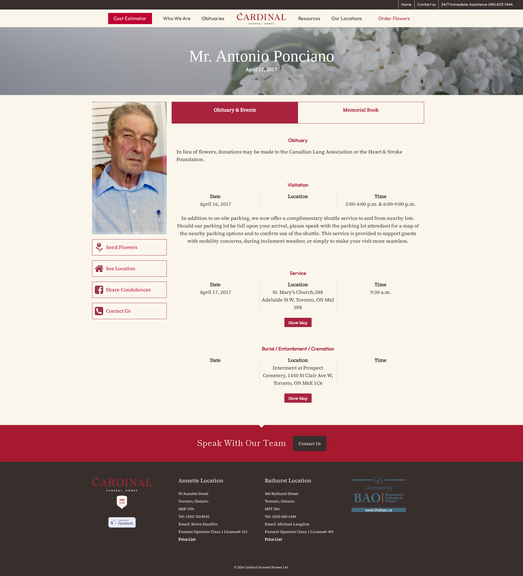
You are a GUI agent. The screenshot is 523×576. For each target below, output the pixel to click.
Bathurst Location (288, 480)
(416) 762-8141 (197, 516)
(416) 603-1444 (284, 516)
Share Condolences (128, 289)
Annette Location (200, 480)
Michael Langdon (293, 524)
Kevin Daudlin (204, 524)
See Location (120, 268)
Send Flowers (121, 247)
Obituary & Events (235, 109)
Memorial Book (361, 109)
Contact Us (118, 310)
